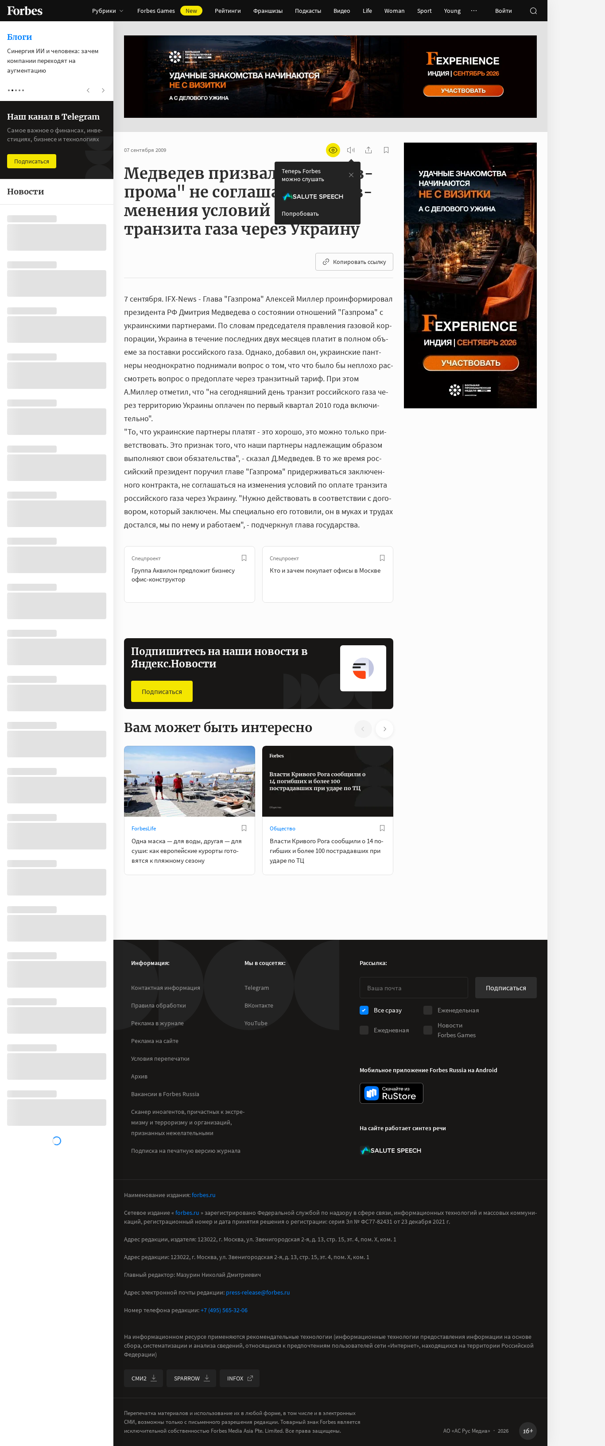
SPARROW (187, 1378)
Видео (342, 11)
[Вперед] (407, 574)
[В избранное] (244, 558)
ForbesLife (144, 828)
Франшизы (268, 11)
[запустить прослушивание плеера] (351, 150)
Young (452, 11)
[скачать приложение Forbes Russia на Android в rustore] (391, 1093)
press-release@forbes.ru (258, 1292)
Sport (424, 11)
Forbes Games (167, 11)
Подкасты (308, 11)
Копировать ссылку (359, 262)
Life (367, 11)
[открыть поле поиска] (533, 11)
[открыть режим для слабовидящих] (333, 150)
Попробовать (300, 213)
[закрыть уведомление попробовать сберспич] (351, 175)
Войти (503, 11)
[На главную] (25, 10)
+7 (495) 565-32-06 (224, 1310)
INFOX (235, 1378)
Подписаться (162, 691)
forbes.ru (204, 1195)
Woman (394, 11)
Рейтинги (228, 11)
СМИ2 (139, 1378)
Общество (282, 828)
